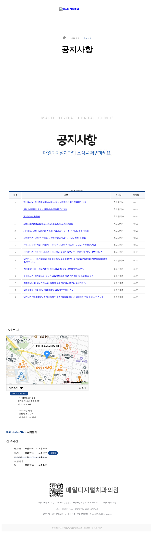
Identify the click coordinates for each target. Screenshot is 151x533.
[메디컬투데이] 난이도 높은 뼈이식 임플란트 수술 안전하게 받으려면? (53, 269)
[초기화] (83, 366)
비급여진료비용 (110, 502)
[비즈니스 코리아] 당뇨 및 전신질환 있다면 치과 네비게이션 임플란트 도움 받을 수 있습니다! (63, 297)
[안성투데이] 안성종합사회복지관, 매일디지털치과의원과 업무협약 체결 (54, 202)
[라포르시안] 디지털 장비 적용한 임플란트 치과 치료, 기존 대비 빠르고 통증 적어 (58, 276)
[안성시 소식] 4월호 (31, 216)
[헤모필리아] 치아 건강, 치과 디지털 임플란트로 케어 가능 (48, 290)
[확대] (83, 353)
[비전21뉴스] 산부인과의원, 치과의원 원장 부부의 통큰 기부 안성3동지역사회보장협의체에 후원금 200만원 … (65, 260)
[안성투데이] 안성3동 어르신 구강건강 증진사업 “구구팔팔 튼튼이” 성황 (54, 238)
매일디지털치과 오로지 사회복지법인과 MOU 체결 (45, 209)
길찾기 (82, 387)
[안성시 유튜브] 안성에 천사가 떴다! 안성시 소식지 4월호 (48, 223)
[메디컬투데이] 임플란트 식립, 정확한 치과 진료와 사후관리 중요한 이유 (54, 283)
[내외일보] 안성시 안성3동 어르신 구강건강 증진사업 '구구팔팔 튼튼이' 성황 (56, 230)
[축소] (83, 359)
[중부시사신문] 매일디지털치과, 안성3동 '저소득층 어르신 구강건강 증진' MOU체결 (59, 245)
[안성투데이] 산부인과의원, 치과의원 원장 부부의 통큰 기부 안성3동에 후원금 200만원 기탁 (63, 252)
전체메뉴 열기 (145, 9)
